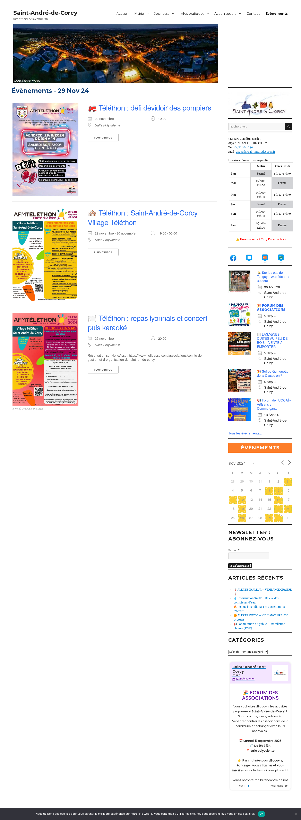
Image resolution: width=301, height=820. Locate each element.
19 (242, 508)
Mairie (139, 14)
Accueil (123, 14)
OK (262, 813)
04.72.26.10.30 (243, 147)
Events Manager (34, 408)
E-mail (234, 550)
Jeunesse (162, 14)
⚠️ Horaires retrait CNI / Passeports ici (261, 239)
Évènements (277, 14)
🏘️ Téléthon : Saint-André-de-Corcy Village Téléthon (143, 217)
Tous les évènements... (245, 433)
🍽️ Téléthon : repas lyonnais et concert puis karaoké (147, 322)
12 (242, 499)
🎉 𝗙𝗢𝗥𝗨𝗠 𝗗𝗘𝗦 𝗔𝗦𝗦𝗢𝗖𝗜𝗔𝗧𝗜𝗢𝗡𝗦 (271, 307)
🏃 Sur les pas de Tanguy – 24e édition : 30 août (273, 276)
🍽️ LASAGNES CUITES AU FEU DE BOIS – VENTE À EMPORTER (272, 340)
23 (278, 508)
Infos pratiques (192, 14)
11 (233, 499)
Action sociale (225, 14)
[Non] (296, 814)
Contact (253, 14)
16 (278, 499)
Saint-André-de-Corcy (45, 12)
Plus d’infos (103, 137)
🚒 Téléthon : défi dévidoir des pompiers (149, 107)
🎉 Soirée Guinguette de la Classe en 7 (272, 373)
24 (288, 508)
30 (278, 517)
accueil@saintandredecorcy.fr (255, 151)
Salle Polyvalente (107, 125)
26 (242, 517)
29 (269, 517)
